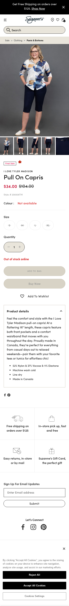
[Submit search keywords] (8, 30)
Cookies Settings (34, 596)
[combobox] (34, 30)
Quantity (9, 237)
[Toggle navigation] (5, 20)
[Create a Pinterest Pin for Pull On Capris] (8, 395)
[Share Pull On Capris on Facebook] (4, 395)
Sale (7, 40)
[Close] (63, 7)
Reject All (34, 574)
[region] (34, 574)
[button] (22, 296)
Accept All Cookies (34, 585)
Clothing (18, 40)
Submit (34, 503)
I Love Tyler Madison (18, 171)
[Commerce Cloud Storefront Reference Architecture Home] (34, 19)
